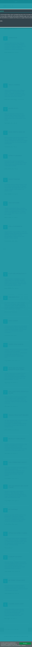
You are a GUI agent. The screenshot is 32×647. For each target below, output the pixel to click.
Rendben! (25, 643)
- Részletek (23, 645)
